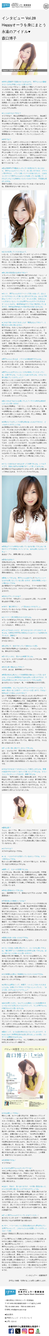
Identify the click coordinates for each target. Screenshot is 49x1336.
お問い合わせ (11, 1321)
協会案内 (9, 1314)
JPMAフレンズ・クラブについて (19, 1317)
